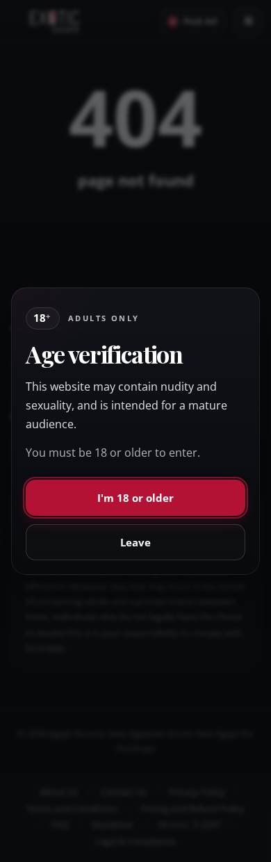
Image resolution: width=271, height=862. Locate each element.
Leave (135, 542)
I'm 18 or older (135, 498)
